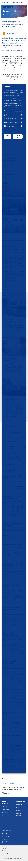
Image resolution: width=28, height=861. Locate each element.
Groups (18, 807)
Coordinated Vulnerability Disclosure (12, 858)
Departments (5, 813)
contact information (17, 787)
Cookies (4, 856)
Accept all (18, 136)
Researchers (19, 804)
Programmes (5, 809)
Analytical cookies (11, 118)
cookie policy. (18, 110)
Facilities (4, 821)
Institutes (4, 806)
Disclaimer (5, 851)
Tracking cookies (10, 126)
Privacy (4, 848)
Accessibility (5, 853)
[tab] (21, 115)
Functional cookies (11, 115)
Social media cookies (11, 122)
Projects (18, 810)
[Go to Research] (5, 2)
